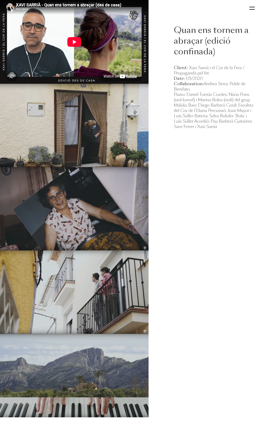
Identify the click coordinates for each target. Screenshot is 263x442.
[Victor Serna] (12, 8)
